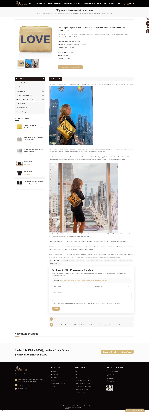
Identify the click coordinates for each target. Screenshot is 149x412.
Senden (56, 308)
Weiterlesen (27, 131)
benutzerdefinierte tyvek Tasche (85, 395)
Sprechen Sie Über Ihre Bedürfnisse (117, 352)
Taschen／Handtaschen (55, 4)
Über (105, 4)
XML (54, 386)
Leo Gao (2, 410)
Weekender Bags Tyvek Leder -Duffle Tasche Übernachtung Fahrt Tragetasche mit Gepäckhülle (33, 139)
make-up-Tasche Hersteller (83, 383)
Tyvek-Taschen (41, 4)
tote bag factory (80, 392)
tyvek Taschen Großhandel (83, 386)
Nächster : (57, 325)
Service (99, 4)
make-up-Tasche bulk (82, 389)
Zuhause (31, 4)
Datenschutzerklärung (59, 383)
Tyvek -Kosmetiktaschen (57, 13)
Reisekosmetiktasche (55, 263)
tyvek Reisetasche (81, 398)
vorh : (56, 319)
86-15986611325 (22, 388)
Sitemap (55, 380)
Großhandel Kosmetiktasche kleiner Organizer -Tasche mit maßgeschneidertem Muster (33, 183)
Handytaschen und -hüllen (72, 4)
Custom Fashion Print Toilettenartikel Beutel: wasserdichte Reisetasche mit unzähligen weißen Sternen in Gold (90, 325)
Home (54, 371)
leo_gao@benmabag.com (24, 385)
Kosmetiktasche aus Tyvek (67, 260)
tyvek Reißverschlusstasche (83, 380)
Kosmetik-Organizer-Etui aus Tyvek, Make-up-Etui (33, 150)
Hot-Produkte (20, 87)
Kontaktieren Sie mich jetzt (69, 67)
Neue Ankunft (20, 83)
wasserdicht (28, 161)
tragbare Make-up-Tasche (125, 260)
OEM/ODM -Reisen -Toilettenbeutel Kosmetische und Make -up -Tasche (33, 127)
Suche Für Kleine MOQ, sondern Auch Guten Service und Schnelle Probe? (42, 352)
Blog (118, 4)
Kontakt (111, 4)
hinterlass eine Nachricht (136, 410)
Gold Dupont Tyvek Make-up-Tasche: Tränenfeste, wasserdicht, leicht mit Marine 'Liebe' (84, 280)
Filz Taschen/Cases (22, 108)
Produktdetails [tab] (55, 79)
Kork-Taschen (20, 103)
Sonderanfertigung (89, 4)
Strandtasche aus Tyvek (110, 260)
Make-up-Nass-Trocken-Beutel (94, 260)
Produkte (55, 374)
